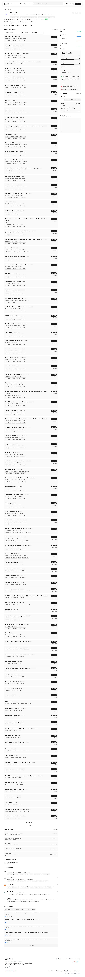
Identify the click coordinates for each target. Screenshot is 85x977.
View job (53, 36)
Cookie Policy (59, 970)
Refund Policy (67, 970)
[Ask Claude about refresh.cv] (75, 962)
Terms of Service (76, 970)
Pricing (29, 3)
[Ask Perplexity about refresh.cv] (77, 962)
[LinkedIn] (7, 967)
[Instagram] (9, 967)
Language (78, 958)
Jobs (20, 3)
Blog (25, 3)
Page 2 (30, 825)
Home (16, 3)
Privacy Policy (51, 970)
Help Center (64, 958)
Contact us (71, 958)
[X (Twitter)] (5, 967)
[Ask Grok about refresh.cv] (79, 962)
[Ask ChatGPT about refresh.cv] (73, 962)
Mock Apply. (29, 963)
